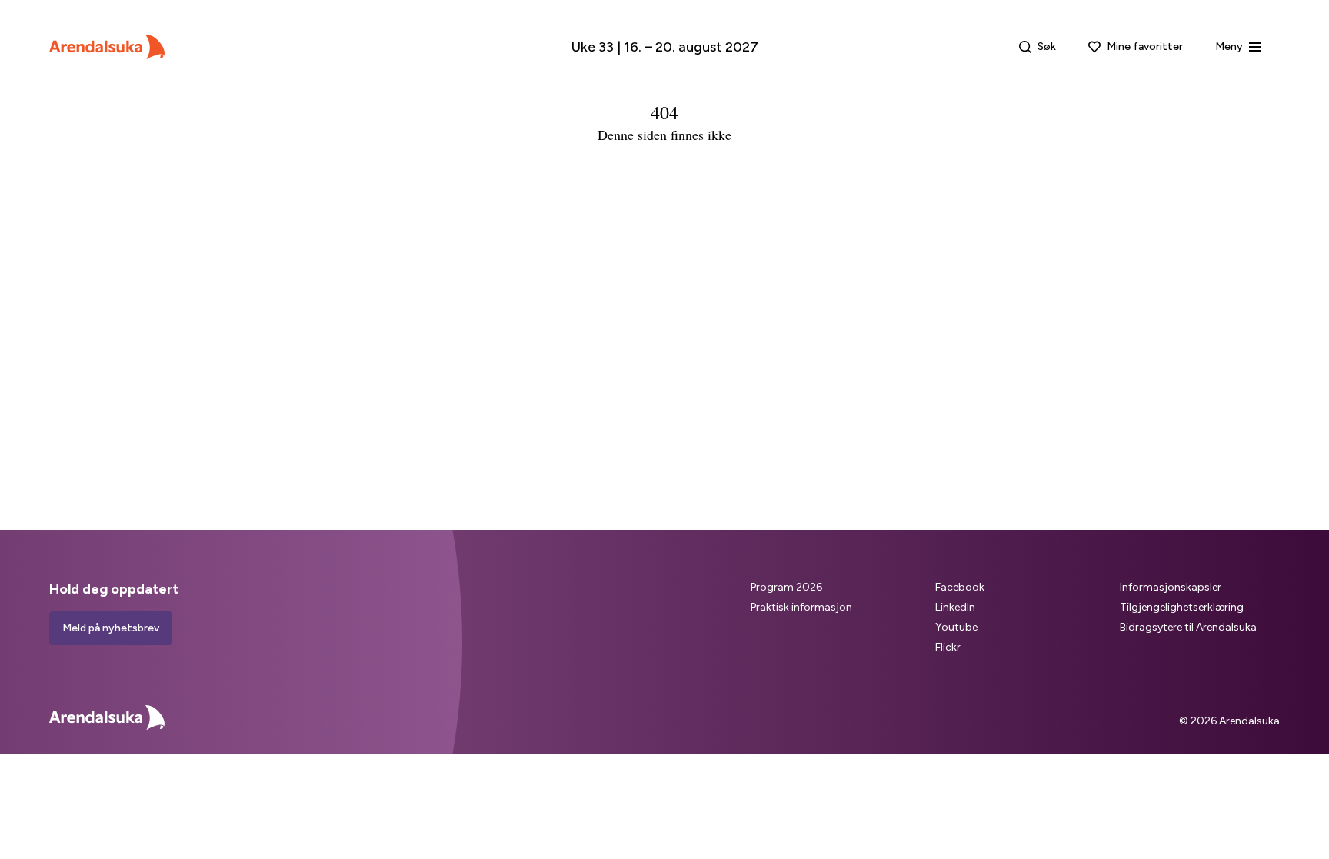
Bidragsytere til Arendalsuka (1188, 627)
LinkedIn (955, 607)
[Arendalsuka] (107, 47)
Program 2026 (786, 587)
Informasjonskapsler (1170, 587)
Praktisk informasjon (801, 607)
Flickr (948, 647)
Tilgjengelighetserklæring (1182, 607)
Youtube (956, 627)
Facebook (959, 587)
